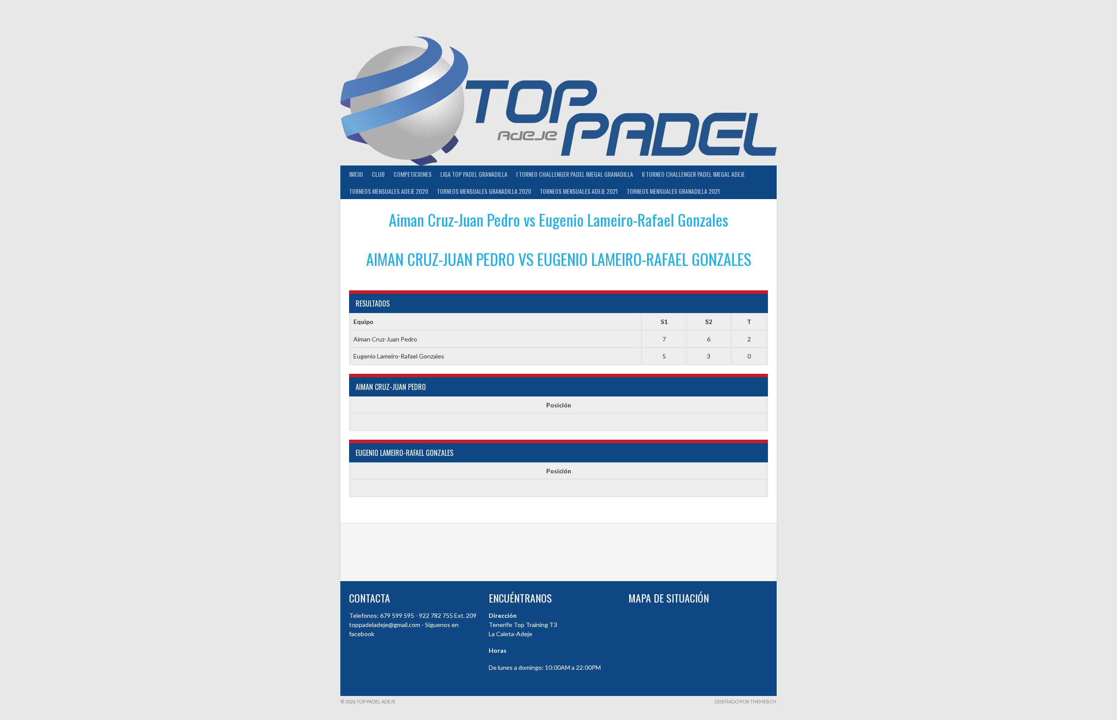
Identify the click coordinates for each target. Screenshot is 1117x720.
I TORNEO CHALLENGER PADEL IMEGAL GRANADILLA (574, 174)
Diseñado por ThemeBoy (746, 701)
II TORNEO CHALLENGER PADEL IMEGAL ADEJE (693, 174)
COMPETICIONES (413, 174)
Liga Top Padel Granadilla (473, 174)
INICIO (356, 174)
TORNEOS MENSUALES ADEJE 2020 (388, 191)
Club (378, 174)
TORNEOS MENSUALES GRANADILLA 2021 (673, 191)
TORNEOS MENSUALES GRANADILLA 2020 (484, 191)
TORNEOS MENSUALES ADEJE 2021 (579, 191)
